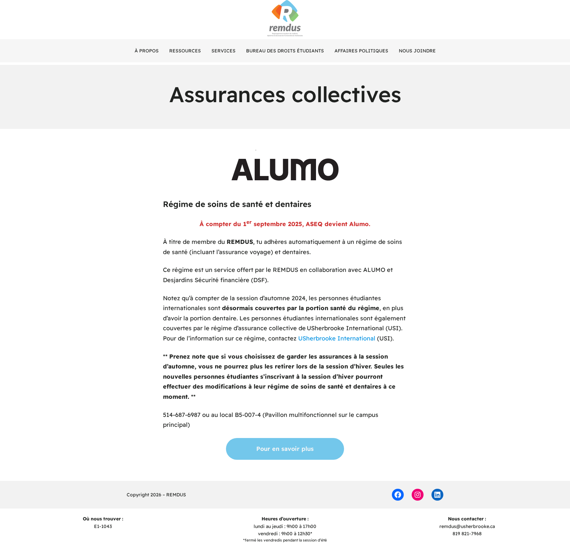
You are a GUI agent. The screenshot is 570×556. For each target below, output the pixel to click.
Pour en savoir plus (285, 449)
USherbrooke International (336, 338)
